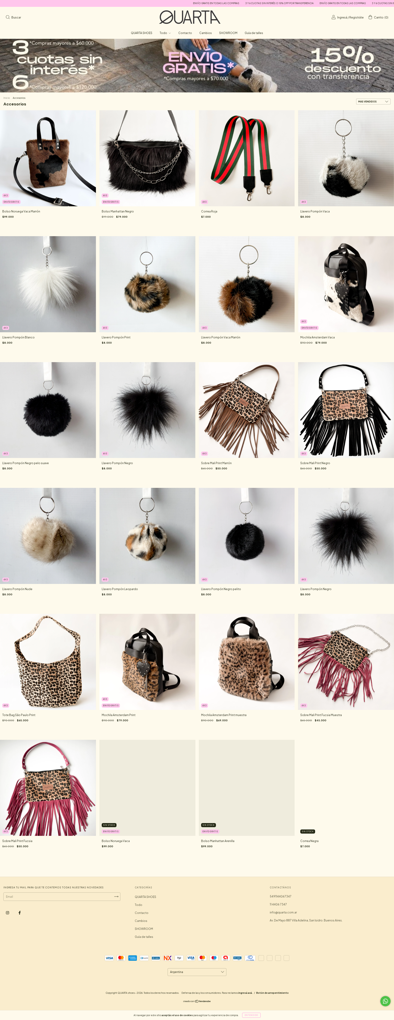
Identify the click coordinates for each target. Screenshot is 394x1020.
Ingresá (342, 17)
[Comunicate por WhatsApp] (385, 1001)
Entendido (251, 1015)
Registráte (356, 17)
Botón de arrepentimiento (272, 994)
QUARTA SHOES (141, 33)
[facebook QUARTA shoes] (20, 912)
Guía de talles (254, 33)
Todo (164, 33)
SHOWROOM (228, 33)
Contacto (185, 33)
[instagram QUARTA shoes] (7, 912)
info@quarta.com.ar (283, 912)
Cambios (205, 33)
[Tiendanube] (197, 1003)
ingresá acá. (245, 994)
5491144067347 (280, 896)
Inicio (6, 98)
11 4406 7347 (278, 904)
